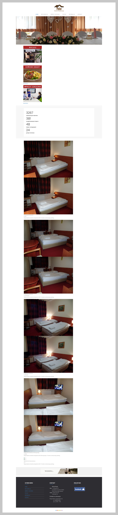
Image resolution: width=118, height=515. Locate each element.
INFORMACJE (27, 495)
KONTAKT (27, 497)
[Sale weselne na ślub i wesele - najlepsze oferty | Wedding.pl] (59, 471)
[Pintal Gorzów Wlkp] (59, 8)
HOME (26, 486)
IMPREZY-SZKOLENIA (29, 491)
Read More (25, 64)
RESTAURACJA (28, 488)
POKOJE (26, 493)
